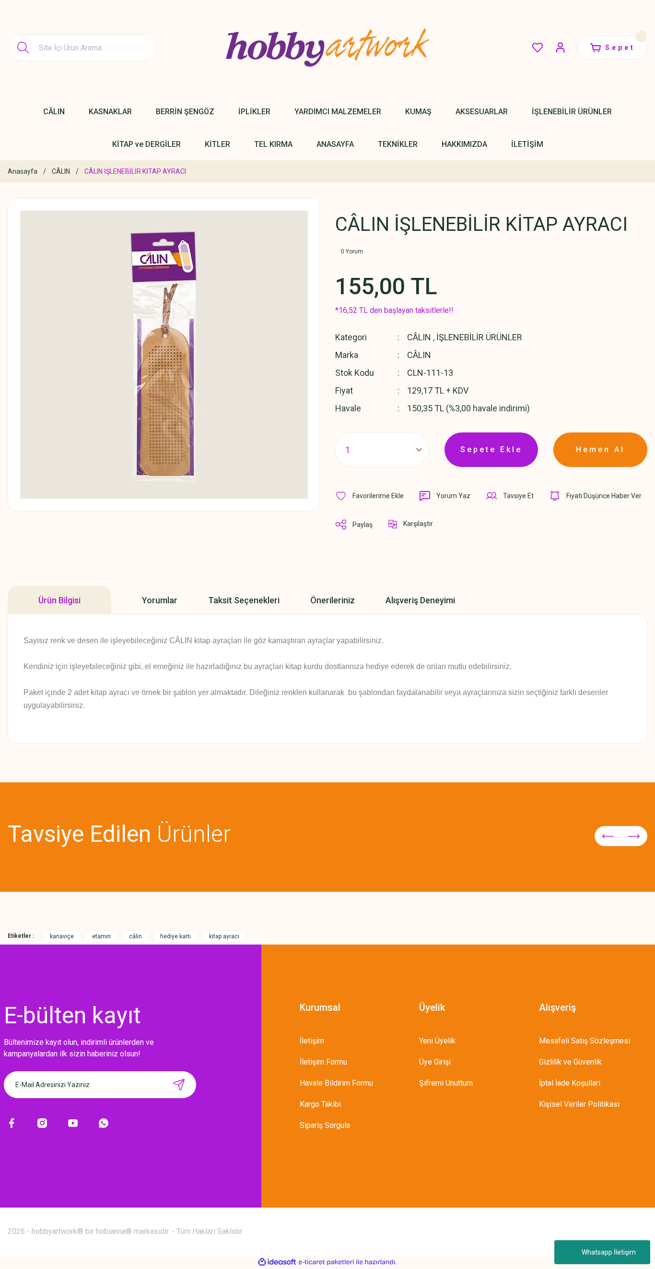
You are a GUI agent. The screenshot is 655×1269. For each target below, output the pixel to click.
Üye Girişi (435, 1061)
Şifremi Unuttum (446, 1083)
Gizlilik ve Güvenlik (570, 1061)
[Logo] (327, 47)
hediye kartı (175, 936)
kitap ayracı (224, 936)
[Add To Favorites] (369, 496)
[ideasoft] (277, 1262)
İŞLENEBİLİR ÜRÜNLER (479, 337)
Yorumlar (159, 600)
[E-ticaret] (326, 1262)
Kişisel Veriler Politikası (579, 1104)
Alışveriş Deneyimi (420, 600)
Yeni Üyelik (437, 1040)
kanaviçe (62, 936)
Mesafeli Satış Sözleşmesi (584, 1040)
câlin (135, 936)
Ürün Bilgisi (59, 600)
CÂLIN (419, 337)
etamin (101, 936)
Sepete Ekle (491, 449)
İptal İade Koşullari (569, 1083)
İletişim (312, 1040)
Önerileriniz (332, 600)
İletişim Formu (323, 1061)
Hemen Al (600, 449)
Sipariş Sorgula (325, 1125)
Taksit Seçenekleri (244, 600)
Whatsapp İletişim (609, 1252)
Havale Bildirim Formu (336, 1083)
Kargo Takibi (320, 1104)
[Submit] (179, 1084)
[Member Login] (560, 47)
